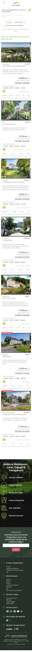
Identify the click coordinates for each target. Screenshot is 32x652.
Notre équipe (10, 603)
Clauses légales (10, 601)
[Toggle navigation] (4, 3)
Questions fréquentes (12, 568)
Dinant (8, 581)
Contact (8, 566)
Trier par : (9, 22)
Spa (7, 588)
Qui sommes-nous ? (11, 598)
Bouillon (8, 579)
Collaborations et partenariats (14, 570)
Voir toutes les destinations (14, 590)
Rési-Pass (9, 600)
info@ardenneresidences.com (9, 641)
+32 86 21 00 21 (20, 641)
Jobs (7, 572)
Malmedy (9, 587)
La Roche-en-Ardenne (12, 585)
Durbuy (8, 583)
